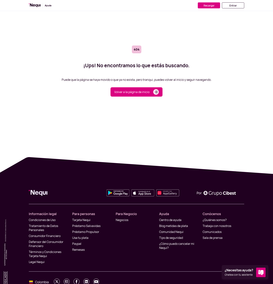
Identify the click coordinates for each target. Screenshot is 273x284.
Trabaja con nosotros (217, 226)
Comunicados (212, 232)
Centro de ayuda (170, 220)
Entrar (233, 5)
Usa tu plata (80, 238)
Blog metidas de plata (173, 226)
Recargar (209, 5)
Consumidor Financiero (45, 236)
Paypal (76, 244)
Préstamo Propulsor (85, 232)
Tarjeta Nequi (81, 220)
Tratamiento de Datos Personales (43, 228)
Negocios (122, 220)
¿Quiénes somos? (215, 220)
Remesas (78, 250)
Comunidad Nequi (171, 232)
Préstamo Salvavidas (86, 226)
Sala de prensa (212, 238)
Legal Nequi (37, 262)
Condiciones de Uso (42, 220)
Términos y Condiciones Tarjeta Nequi (45, 254)
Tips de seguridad (171, 238)
